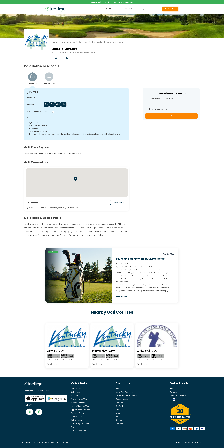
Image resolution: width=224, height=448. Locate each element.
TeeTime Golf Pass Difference (126, 396)
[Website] (56, 58)
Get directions (119, 202)
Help (171, 389)
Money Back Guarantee (124, 392)
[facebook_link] (29, 411)
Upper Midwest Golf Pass (80, 410)
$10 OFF (32, 92)
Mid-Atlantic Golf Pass (79, 399)
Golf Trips (119, 424)
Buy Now (171, 116)
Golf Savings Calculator (80, 424)
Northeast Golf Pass (78, 413)
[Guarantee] (185, 414)
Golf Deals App (128, 9)
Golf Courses (94, 9)
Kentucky (83, 42)
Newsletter (119, 413)
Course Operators (122, 399)
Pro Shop (119, 417)
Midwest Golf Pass (78, 403)
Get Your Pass (170, 9)
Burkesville (97, 42)
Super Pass (75, 396)
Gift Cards (120, 406)
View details (52, 364)
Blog (142, 9)
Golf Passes (111, 9)
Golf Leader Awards (78, 431)
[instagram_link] (38, 411)
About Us (119, 389)
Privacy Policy (181, 442)
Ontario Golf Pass (77, 417)
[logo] (45, 385)
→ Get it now (127, 2)
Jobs (117, 410)
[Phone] (67, 58)
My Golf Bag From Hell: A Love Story (140, 259)
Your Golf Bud (168, 254)
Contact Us (174, 392)
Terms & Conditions (194, 442)
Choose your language (178, 396)
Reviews (119, 420)
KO (178, 399)
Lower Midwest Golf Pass (80, 406)
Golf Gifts (119, 403)
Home (54, 42)
